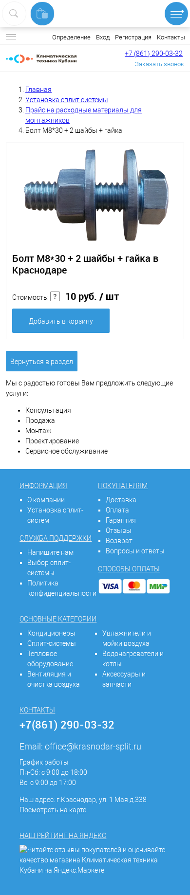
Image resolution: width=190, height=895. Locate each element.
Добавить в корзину (61, 321)
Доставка (121, 500)
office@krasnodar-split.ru (93, 746)
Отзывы (119, 530)
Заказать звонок (159, 64)
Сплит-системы (51, 643)
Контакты (171, 37)
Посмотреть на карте (52, 810)
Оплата (117, 510)
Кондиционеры (51, 633)
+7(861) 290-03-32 (66, 724)
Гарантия (121, 520)
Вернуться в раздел (41, 361)
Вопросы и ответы (135, 551)
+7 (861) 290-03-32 (154, 53)
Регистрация (133, 37)
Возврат (119, 541)
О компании (46, 500)
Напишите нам (50, 552)
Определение (71, 37)
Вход (103, 37)
